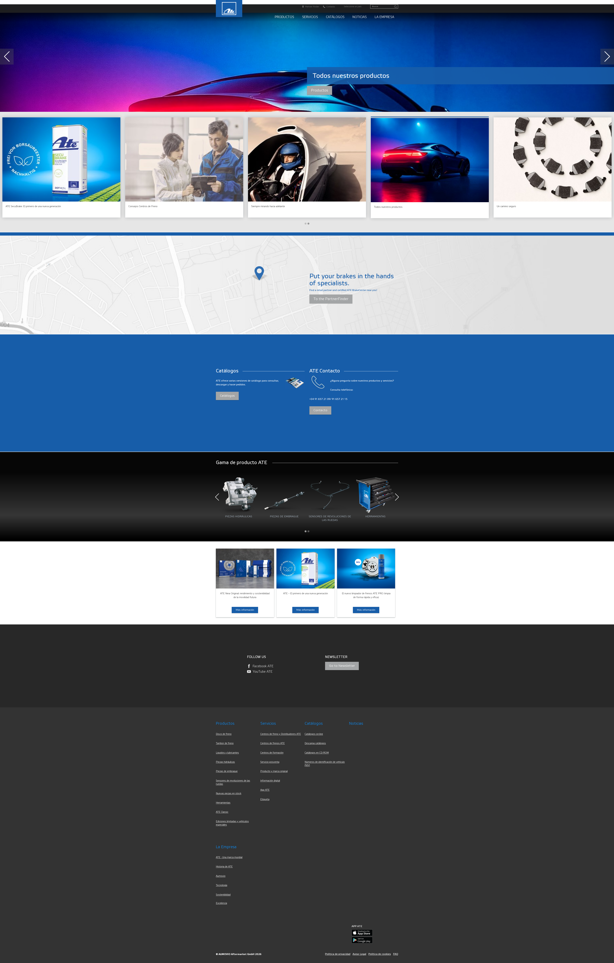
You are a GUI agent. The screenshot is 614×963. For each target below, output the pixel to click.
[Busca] (395, 7)
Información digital (270, 780)
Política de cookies (379, 954)
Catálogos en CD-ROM (317, 752)
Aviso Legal (359, 954)
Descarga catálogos (315, 743)
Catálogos (335, 17)
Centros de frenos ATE (272, 743)
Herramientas (223, 802)
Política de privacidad (337, 954)
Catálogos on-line (314, 734)
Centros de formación (271, 752)
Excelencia (221, 903)
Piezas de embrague (227, 771)
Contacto (320, 410)
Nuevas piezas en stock (228, 793)
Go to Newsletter (342, 666)
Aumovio (220, 876)
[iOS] (362, 932)
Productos (284, 17)
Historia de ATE (224, 866)
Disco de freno (224, 734)
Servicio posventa (269, 762)
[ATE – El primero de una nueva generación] (305, 568)
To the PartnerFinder (330, 299)
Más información (289, 90)
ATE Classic (222, 812)
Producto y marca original (274, 771)
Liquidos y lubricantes (227, 752)
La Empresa (384, 17)
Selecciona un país (353, 6)
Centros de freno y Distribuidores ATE (280, 734)
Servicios (310, 17)
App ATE (265, 790)
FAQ (395, 954)
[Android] (362, 940)
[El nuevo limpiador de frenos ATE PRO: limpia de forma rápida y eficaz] (366, 568)
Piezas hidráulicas (225, 762)
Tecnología (221, 885)
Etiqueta (264, 799)
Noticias (359, 17)
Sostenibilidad (223, 894)
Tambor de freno (225, 743)
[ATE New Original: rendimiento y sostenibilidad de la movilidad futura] (245, 568)
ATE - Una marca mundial (229, 857)
